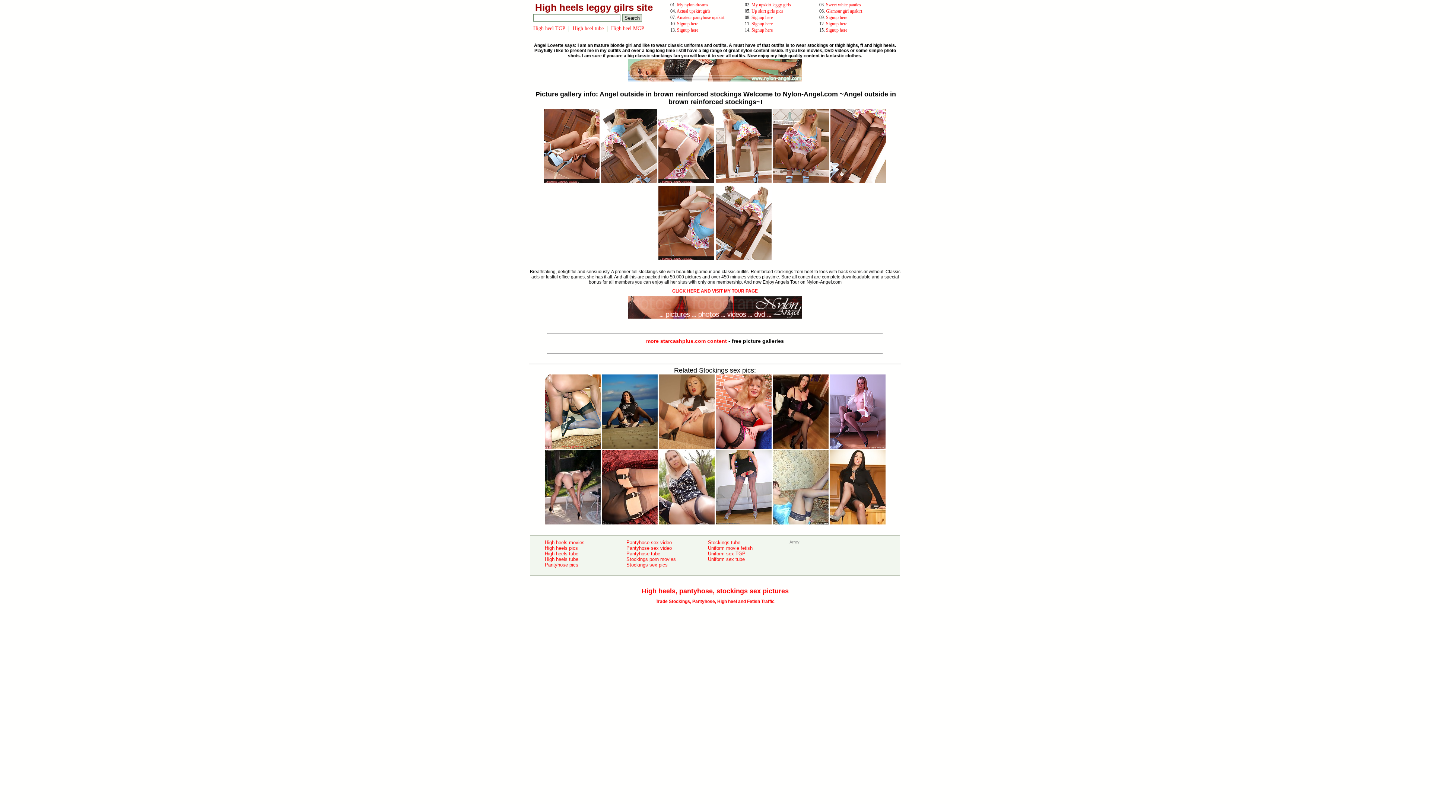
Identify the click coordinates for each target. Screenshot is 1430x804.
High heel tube (588, 28)
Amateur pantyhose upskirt (700, 17)
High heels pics (561, 548)
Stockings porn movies (651, 559)
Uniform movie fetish (730, 548)
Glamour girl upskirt (844, 11)
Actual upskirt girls (694, 11)
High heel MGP (627, 28)
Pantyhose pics (561, 565)
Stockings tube (724, 542)
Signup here (762, 17)
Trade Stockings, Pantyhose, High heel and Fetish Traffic (715, 601)
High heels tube (561, 553)
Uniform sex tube (726, 559)
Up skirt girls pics (767, 11)
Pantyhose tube (643, 553)
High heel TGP (549, 28)
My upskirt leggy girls (771, 4)
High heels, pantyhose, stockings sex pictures (715, 591)
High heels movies (565, 542)
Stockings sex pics (647, 565)
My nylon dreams (692, 4)
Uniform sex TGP (727, 553)
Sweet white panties (843, 4)
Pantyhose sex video (649, 542)
